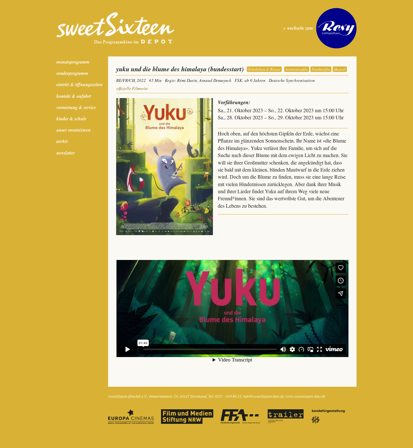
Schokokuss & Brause (264, 69)
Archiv (62, 141)
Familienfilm (321, 69)
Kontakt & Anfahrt (73, 96)
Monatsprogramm (72, 62)
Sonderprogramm (72, 73)
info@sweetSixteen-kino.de (263, 396)
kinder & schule (71, 118)
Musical (340, 69)
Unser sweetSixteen (73, 130)
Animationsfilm (297, 69)
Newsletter (65, 153)
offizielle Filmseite (132, 88)
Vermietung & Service (76, 107)
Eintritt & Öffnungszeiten (79, 84)
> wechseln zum (298, 28)
